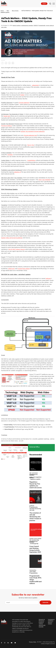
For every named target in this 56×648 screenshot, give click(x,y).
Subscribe (45, 602)
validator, (10, 154)
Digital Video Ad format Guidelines (11, 238)
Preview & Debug (6, 125)
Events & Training (41, 623)
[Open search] (50, 4)
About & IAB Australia (42, 626)
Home (2, 10)
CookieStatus (31, 160)
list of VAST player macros (17, 249)
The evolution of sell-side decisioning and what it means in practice (35, 516)
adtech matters (17, 25)
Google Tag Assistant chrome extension (33, 131)
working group (34, 543)
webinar (48, 278)
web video (4, 27)
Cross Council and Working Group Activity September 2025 (35, 549)
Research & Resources (42, 620)
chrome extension (24, 102)
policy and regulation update (35, 477)
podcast (31, 505)
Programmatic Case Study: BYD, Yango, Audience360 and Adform (35, 579)
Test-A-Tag (30, 145)
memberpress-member (27, 25)
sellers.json (11, 268)
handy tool (7, 116)
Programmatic (42, 25)
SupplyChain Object (24, 268)
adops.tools (35, 85)
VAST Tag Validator (44, 179)
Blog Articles (15, 10)
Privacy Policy (32, 642)
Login (44, 3)
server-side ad (50, 25)
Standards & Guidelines (51, 620)
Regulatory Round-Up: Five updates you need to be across (35, 485)
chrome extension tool (30, 135)
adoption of (17, 172)
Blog (8, 10)
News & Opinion (50, 623)
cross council (37, 538)
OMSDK (36, 25)
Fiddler (22, 95)
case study (32, 571)
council (31, 538)
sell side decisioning (35, 508)
